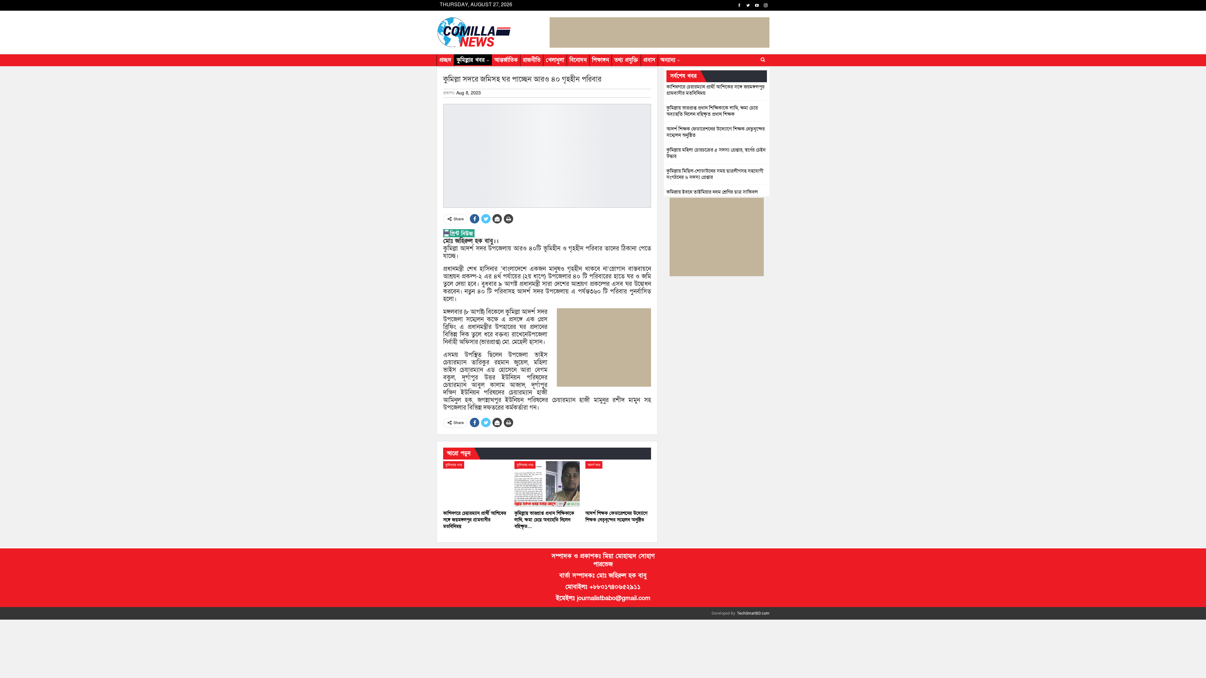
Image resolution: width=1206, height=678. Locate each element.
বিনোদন (578, 60)
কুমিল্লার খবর (471, 60)
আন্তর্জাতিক (506, 60)
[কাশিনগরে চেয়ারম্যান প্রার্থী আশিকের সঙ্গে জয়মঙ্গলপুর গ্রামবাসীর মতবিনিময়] (476, 484)
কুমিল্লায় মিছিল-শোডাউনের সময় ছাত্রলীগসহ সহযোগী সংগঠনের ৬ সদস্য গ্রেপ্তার (714, 174)
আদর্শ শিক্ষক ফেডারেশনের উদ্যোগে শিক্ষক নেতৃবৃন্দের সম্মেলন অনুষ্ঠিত (715, 132)
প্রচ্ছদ (445, 60)
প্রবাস (649, 60)
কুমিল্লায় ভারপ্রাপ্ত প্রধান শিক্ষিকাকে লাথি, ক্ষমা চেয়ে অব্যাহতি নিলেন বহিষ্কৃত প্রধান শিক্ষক (712, 111)
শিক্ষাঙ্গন (600, 60)
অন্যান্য (667, 60)
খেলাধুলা (555, 60)
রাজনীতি (532, 60)
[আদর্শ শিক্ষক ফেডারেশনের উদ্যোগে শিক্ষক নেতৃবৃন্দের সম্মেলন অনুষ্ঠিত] (618, 484)
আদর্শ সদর (594, 465)
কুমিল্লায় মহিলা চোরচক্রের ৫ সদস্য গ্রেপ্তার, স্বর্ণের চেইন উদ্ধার (715, 153)
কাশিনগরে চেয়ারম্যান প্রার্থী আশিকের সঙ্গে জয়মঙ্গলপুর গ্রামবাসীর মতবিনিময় (715, 90)
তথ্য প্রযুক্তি (626, 60)
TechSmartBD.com (753, 613)
